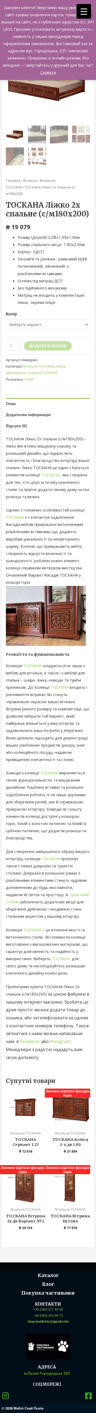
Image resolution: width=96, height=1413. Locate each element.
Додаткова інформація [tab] (28, 414)
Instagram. (60, 1041)
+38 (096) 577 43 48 (48, 1309)
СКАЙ (28, 379)
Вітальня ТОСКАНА (38, 366)
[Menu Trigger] (84, 11)
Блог (48, 1284)
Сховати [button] (48, 72)
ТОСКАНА (50, 474)
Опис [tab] (11, 403)
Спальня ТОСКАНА (42, 372)
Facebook (30, 1041)
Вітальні (30, 180)
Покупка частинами (48, 1293)
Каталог (48, 1275)
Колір (11, 313)
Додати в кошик (47, 345)
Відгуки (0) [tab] (16, 425)
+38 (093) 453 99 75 (48, 1316)
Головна (13, 180)
